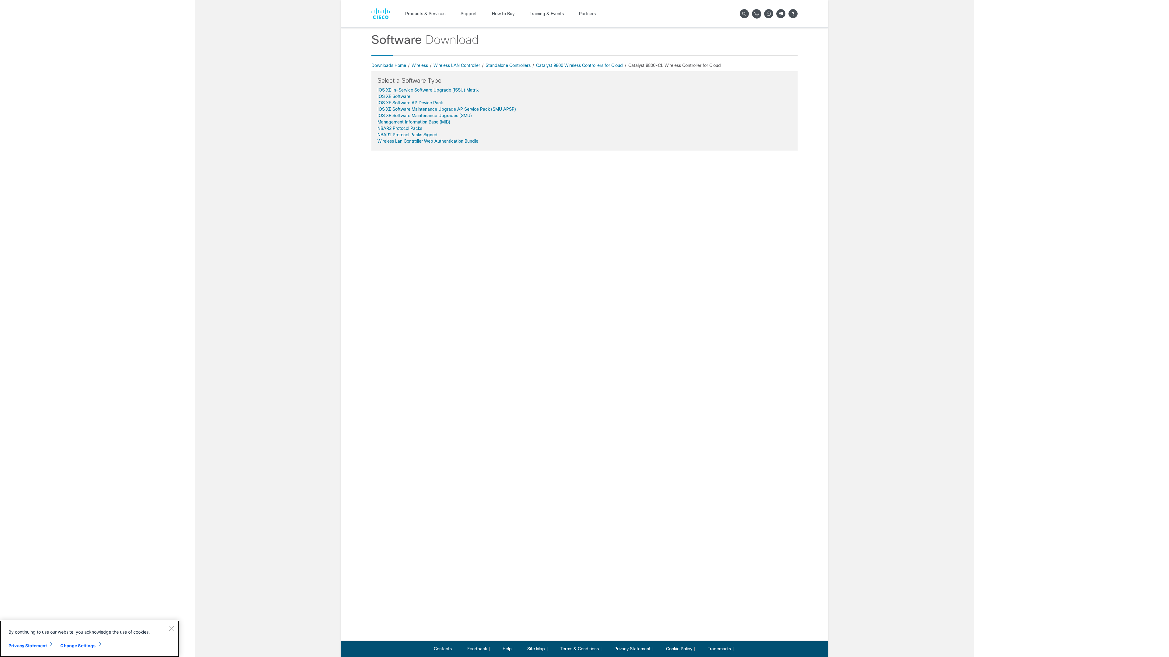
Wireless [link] (420, 65)
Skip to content (226, 3)
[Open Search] (744, 13)
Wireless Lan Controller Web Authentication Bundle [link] (427, 141)
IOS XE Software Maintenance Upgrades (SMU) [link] (424, 115)
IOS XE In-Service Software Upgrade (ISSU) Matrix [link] (428, 90)
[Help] (793, 13)
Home (202, 3)
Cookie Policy (679, 648)
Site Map (536, 648)
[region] (89, 638)
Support (469, 13)
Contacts (443, 648)
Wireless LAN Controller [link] (457, 65)
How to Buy (503, 13)
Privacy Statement (632, 648)
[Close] (171, 628)
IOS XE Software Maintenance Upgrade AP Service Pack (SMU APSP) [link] (446, 109)
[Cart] (756, 14)
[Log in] (768, 13)
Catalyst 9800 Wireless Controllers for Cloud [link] (579, 65)
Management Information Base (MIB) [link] (413, 122)
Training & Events (547, 13)
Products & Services (425, 13)
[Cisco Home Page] (380, 13)
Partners (587, 13)
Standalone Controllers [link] (508, 65)
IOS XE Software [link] (393, 96)
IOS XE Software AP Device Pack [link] (410, 102)
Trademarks (719, 648)
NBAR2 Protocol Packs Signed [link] (407, 134)
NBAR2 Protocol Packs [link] (399, 128)
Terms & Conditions (579, 648)
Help (507, 648)
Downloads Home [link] (388, 65)
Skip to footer (258, 3)
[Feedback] (780, 13)
